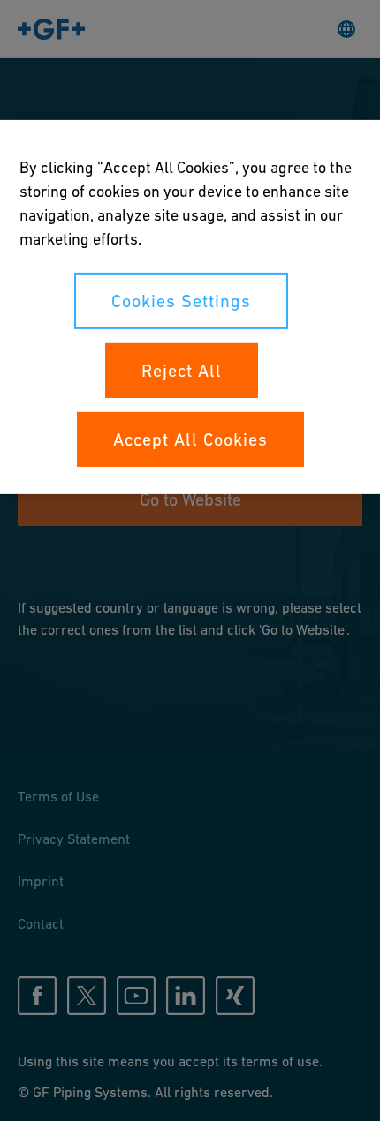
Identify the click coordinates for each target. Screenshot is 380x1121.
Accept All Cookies (190, 438)
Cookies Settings (181, 300)
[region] (190, 306)
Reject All (181, 370)
